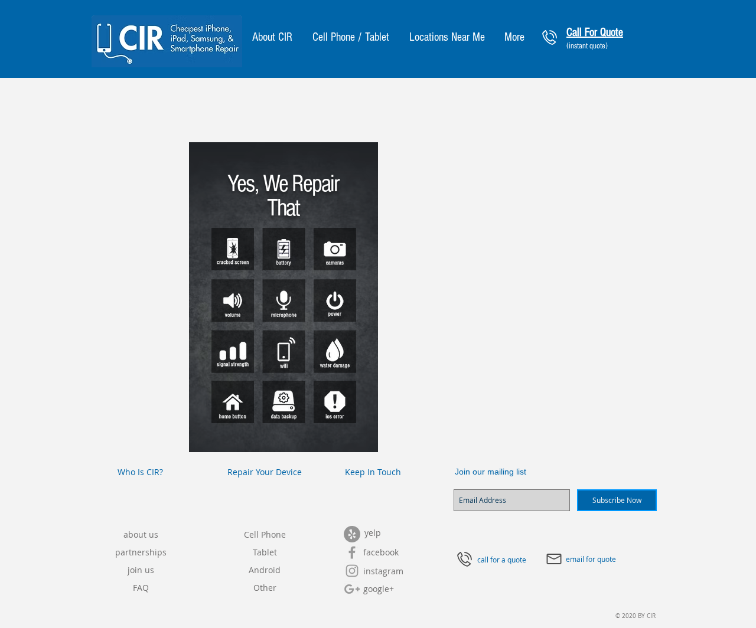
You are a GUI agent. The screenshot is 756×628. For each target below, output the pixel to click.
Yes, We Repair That (283, 196)
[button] (272, 37)
